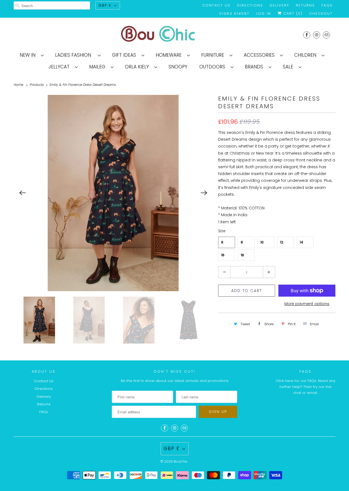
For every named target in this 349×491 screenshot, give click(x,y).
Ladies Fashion (75, 55)
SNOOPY (178, 67)
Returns (305, 5)
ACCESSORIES (260, 55)
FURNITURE (214, 55)
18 (242, 255)
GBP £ (105, 5)
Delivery (279, 5)
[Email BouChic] (326, 35)
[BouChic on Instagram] (316, 35)
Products (37, 84)
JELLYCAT (60, 67)
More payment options (306, 303)
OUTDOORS (213, 67)
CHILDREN (306, 55)
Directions (250, 5)
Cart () (292, 13)
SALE (289, 67)
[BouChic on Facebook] (306, 35)
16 (222, 255)
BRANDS (255, 67)
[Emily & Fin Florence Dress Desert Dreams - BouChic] (113, 193)
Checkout (321, 13)
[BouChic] (174, 35)
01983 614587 (234, 13)
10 (262, 242)
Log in (263, 13)
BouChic (181, 461)
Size (221, 231)
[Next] (204, 193)
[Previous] (22, 193)
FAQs (327, 5)
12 (281, 242)
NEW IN (29, 55)
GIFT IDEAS (125, 55)
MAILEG (98, 67)
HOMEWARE (170, 55)
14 (301, 242)
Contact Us (216, 5)
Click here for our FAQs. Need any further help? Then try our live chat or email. (305, 386)
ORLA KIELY (138, 67)
